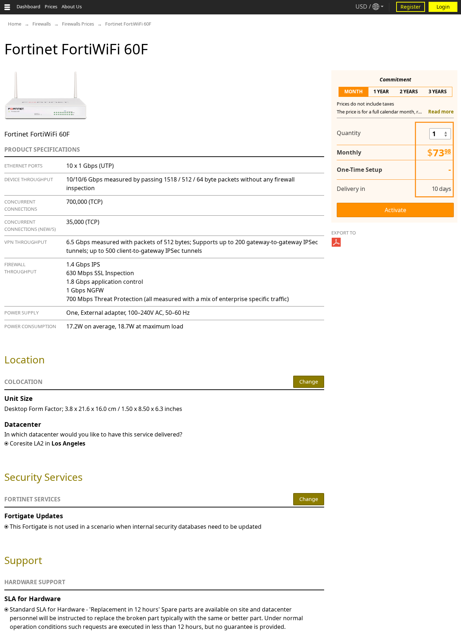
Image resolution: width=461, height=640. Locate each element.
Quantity (349, 133)
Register (410, 6)
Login (443, 6)
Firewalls (41, 24)
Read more (441, 111)
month (353, 91)
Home (14, 24)
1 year (381, 91)
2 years (409, 91)
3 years (438, 91)
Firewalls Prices (78, 24)
